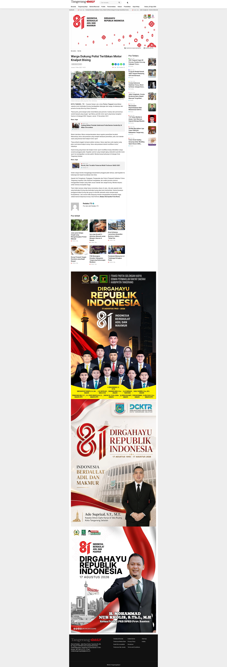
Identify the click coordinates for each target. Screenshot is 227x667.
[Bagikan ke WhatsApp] (121, 64)
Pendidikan (127, 6)
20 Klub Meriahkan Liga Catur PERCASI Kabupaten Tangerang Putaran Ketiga (136, 130)
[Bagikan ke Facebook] (115, 64)
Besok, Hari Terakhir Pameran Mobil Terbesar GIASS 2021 (100, 165)
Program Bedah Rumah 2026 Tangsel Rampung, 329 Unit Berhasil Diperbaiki (136, 74)
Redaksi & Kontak (118, 638)
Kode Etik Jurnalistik (119, 644)
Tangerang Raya (83, 6)
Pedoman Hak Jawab (119, 647)
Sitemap (144, 638)
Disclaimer (131, 644)
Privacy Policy (131, 641)
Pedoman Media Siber (120, 641)
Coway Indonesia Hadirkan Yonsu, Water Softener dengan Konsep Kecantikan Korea (137, 85)
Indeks (144, 641)
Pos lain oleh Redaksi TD (91, 206)
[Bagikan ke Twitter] (118, 64)
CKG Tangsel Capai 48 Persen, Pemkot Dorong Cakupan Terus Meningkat (137, 62)
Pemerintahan (111, 6)
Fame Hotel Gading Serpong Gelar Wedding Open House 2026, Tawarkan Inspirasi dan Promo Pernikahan (136, 142)
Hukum (120, 6)
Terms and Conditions (134, 647)
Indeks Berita (131, 638)
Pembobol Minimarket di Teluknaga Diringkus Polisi (116, 258)
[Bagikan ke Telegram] (123, 64)
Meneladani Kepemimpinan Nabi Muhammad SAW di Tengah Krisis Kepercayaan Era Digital (137, 108)
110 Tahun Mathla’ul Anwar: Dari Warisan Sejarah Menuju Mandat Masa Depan (136, 119)
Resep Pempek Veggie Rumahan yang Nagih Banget (78, 259)
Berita (79, 51)
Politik (103, 6)
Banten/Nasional (94, 6)
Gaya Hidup (136, 6)
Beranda (73, 6)
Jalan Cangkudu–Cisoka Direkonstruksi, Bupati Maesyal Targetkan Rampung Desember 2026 (120, 10)
